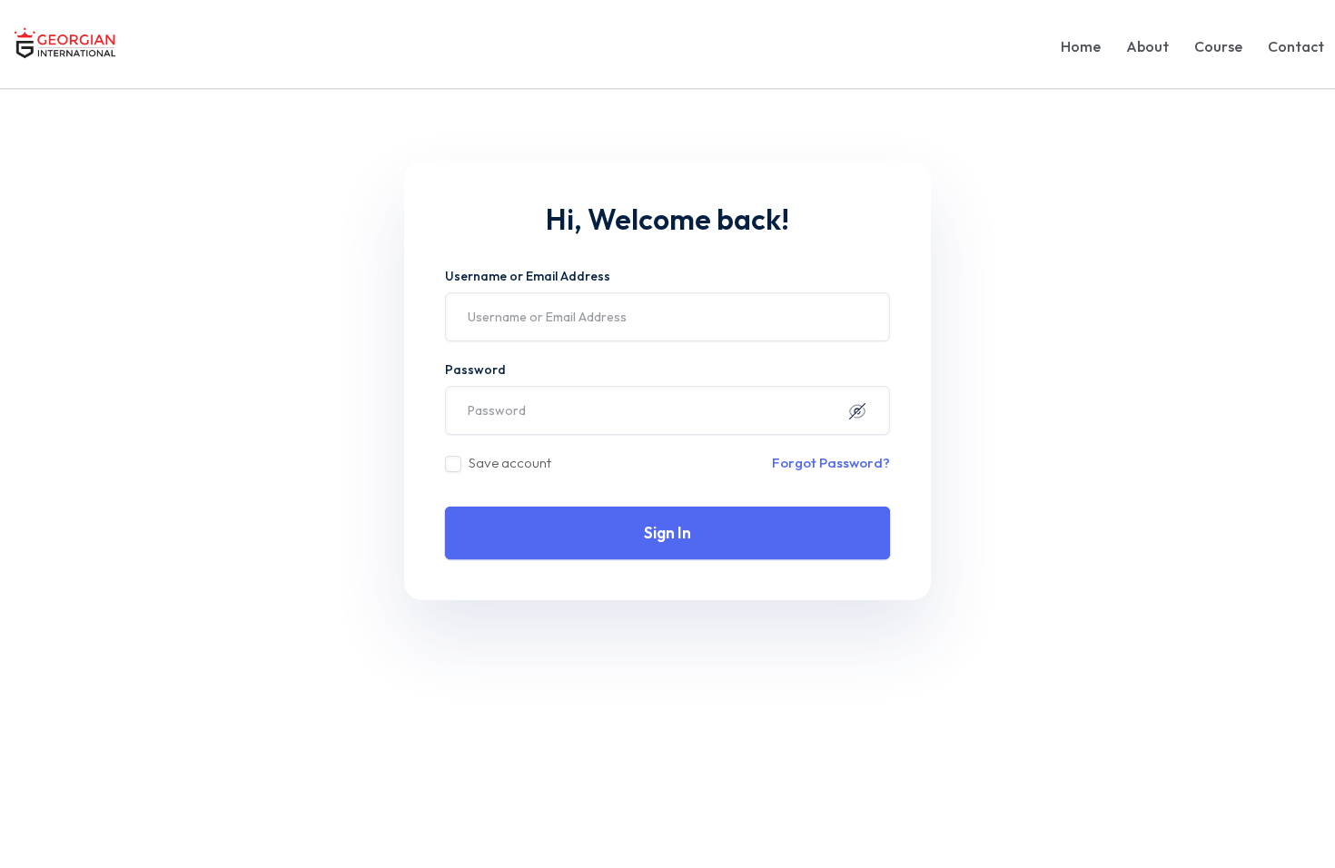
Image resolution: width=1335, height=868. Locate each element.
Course (1218, 46)
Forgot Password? (831, 462)
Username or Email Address (527, 276)
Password (475, 369)
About (1147, 46)
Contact (1296, 46)
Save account (510, 462)
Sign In (667, 532)
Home (1081, 46)
